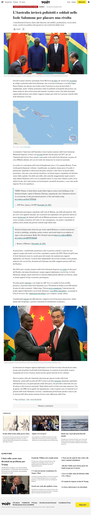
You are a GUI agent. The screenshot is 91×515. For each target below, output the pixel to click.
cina (27, 399)
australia (21, 399)
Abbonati (82, 2)
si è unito (63, 269)
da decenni (22, 217)
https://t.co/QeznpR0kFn (63, 235)
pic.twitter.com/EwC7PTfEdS (25, 199)
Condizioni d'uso (64, 503)
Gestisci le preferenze (47, 503)
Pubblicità (26, 503)
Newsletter (8, 2)
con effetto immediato (58, 291)
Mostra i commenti (45, 406)
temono (26, 299)
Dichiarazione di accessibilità (23, 505)
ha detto (55, 80)
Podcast (15, 2)
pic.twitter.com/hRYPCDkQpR (26, 238)
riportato (28, 283)
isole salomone (36, 399)
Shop (68, 2)
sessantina (73, 80)
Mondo (41, 7)
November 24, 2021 (39, 243)
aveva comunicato (55, 288)
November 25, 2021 (44, 205)
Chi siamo (16, 503)
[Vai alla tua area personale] (89, 2)
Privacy (34, 503)
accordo (40, 154)
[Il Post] (45, 2)
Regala (74, 2)
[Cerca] (20, 2)
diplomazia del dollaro (38, 293)
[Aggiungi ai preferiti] (23, 29)
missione (57, 381)
